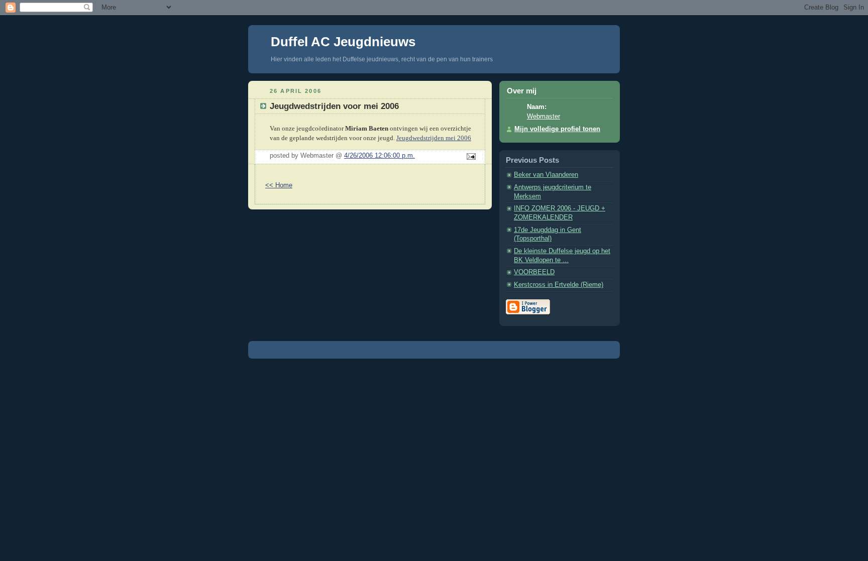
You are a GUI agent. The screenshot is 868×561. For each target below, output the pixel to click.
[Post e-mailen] (470, 157)
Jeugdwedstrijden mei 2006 (433, 138)
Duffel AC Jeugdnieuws (343, 41)
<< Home (278, 185)
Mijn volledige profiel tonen (557, 129)
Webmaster (543, 116)
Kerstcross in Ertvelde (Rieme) (558, 284)
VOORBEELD (534, 272)
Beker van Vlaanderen (546, 174)
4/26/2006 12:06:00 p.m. (379, 155)
